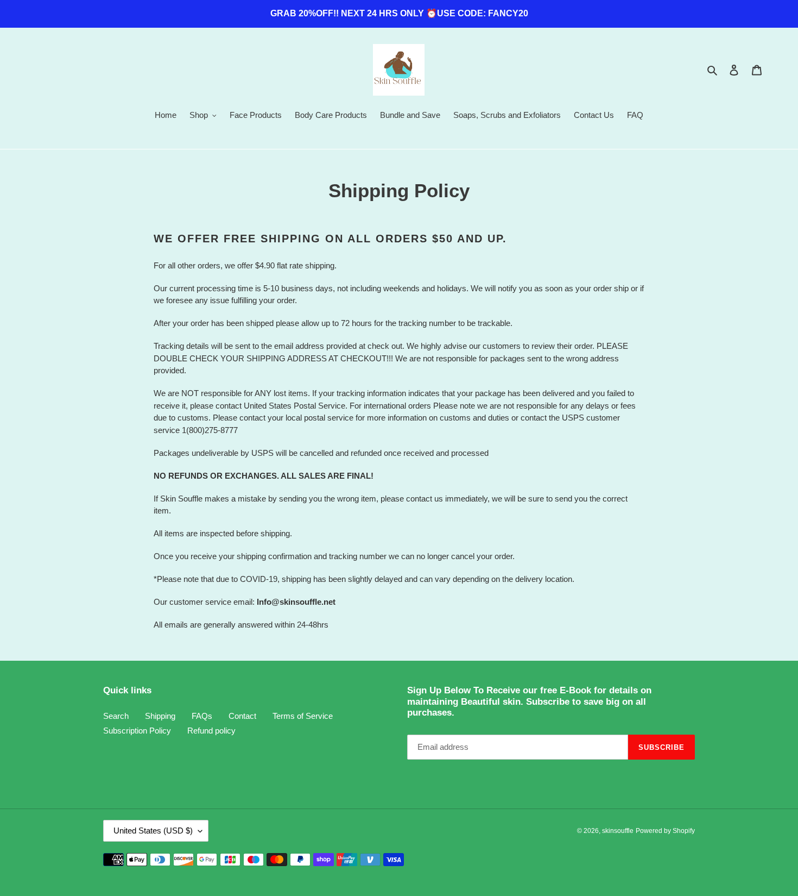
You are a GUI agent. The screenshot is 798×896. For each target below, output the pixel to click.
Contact (242, 715)
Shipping (160, 715)
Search (116, 715)
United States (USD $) (153, 830)
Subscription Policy (137, 730)
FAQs (202, 715)
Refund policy (211, 730)
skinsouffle (618, 831)
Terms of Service (303, 715)
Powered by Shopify (665, 831)
